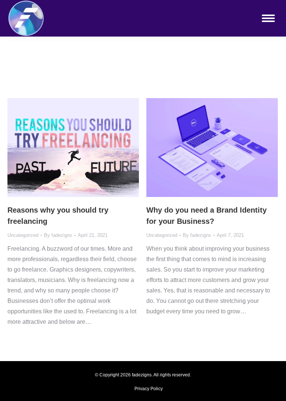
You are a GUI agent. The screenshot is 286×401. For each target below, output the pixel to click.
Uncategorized (22, 235)
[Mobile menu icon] (268, 18)
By (58, 235)
